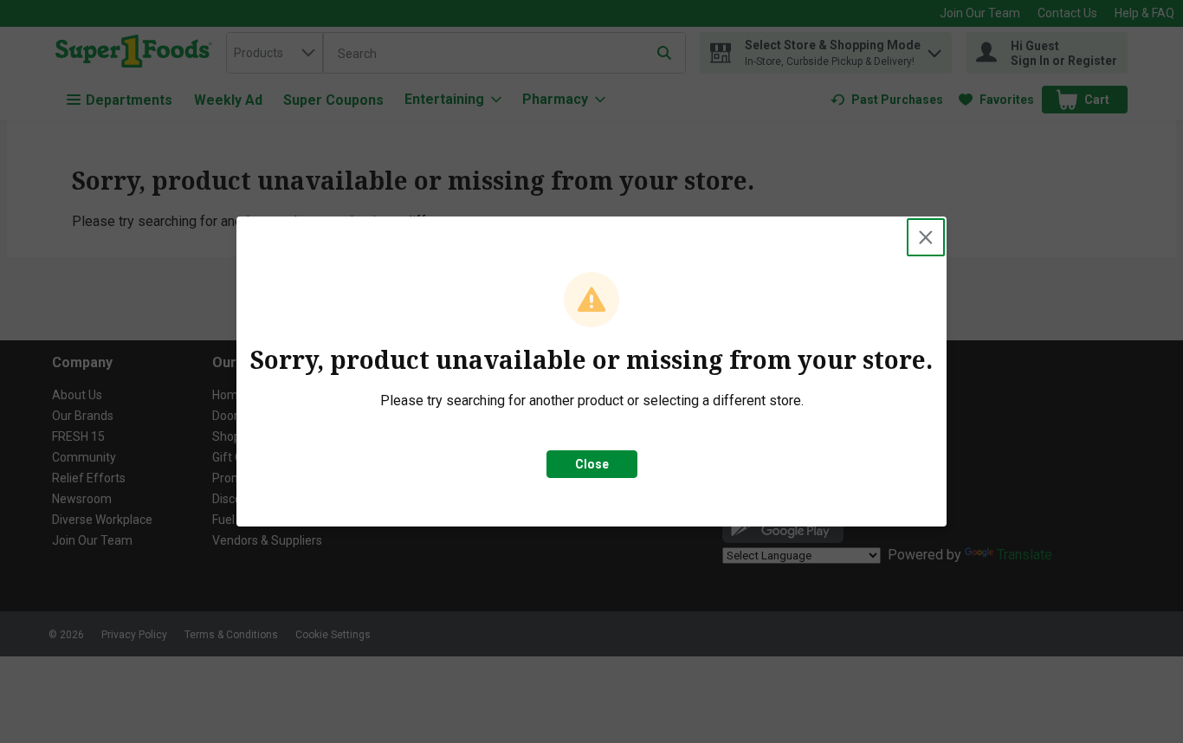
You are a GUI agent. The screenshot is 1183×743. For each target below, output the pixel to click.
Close (592, 464)
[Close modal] (926, 237)
